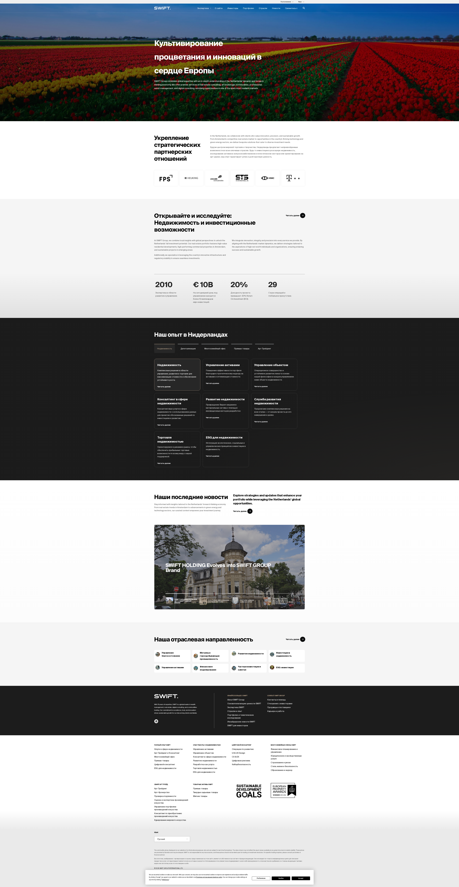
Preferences (261, 878)
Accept (300, 878)
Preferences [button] (165, 880)
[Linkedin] (156, 721)
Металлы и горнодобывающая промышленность (209, 656)
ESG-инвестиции (285, 667)
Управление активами (173, 667)
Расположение (287, 2)
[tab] (164, 348)
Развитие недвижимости (251, 654)
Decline (281, 878)
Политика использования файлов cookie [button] (209, 877)
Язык (301, 2)
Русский (161, 839)
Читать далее (164, 387)
